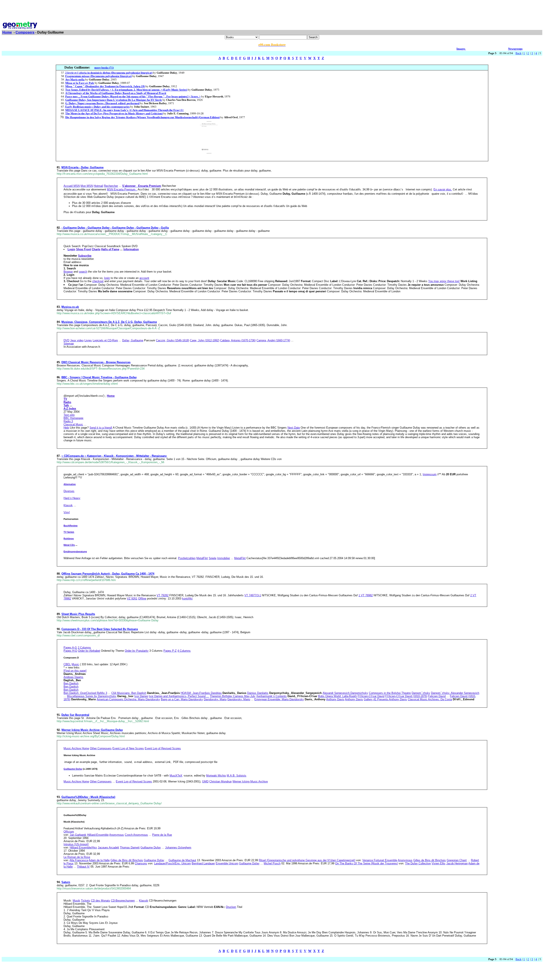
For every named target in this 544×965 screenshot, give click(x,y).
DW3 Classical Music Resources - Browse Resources (95, 362)
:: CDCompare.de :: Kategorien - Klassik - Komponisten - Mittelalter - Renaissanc (114, 455)
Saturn (65, 882)
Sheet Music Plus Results (78, 614)
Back (518, 53)
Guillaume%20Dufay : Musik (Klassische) (88, 797)
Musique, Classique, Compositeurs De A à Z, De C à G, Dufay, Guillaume (109, 322)
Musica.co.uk (70, 306)
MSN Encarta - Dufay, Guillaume (82, 167)
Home (7, 32)
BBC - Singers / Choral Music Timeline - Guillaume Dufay (99, 377)
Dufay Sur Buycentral (75, 714)
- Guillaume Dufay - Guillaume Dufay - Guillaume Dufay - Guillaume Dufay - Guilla (115, 227)
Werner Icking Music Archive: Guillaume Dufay (92, 729)
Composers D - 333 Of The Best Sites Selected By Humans (99, 629)
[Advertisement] (272, 11)
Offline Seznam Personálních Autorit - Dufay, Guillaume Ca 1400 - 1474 (107, 573)
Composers (25, 32)
